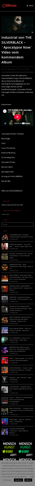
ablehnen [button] (28, 480)
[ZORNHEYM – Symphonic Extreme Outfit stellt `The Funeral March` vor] (4, 299)
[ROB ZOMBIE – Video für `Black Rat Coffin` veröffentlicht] (4, 421)
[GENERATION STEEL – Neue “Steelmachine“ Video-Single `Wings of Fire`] (4, 267)
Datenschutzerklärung (13, 483)
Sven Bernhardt (9, 69)
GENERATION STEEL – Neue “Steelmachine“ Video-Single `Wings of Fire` (21, 266)
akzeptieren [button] (18, 480)
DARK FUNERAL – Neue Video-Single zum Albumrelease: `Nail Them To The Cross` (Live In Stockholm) (21, 277)
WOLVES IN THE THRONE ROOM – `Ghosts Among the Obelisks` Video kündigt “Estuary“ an (20, 308)
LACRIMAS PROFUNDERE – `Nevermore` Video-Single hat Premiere (18, 431)
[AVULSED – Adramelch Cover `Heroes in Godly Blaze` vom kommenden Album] (4, 256)
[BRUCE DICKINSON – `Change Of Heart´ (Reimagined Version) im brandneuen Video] (4, 411)
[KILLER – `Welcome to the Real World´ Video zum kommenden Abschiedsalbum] (4, 400)
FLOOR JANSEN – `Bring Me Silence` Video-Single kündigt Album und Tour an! (20, 389)
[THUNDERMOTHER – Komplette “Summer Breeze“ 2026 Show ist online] (4, 236)
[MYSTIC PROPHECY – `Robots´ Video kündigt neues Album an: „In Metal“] (4, 370)
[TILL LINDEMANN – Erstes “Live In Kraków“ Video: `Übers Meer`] (4, 340)
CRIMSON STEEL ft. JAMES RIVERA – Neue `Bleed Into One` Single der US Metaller (20, 288)
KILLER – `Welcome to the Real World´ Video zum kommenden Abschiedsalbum (21, 399)
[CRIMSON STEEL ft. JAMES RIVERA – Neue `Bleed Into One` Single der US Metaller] (4, 289)
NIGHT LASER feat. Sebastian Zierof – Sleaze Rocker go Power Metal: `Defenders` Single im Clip (20, 319)
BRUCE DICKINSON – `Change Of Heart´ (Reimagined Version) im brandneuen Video (21, 410)
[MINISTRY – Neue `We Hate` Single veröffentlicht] (4, 379)
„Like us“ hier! (5, 214)
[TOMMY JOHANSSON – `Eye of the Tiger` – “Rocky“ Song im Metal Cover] (4, 246)
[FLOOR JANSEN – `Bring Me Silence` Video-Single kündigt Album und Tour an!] (4, 389)
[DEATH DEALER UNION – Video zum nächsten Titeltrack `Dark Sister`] (4, 330)
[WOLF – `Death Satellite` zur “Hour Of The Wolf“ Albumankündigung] (4, 360)
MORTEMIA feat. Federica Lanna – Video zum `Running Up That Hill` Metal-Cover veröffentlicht (19, 349)
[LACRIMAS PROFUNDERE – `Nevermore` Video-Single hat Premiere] (4, 431)
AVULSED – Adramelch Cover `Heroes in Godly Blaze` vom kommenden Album (20, 256)
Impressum (25, 483)
